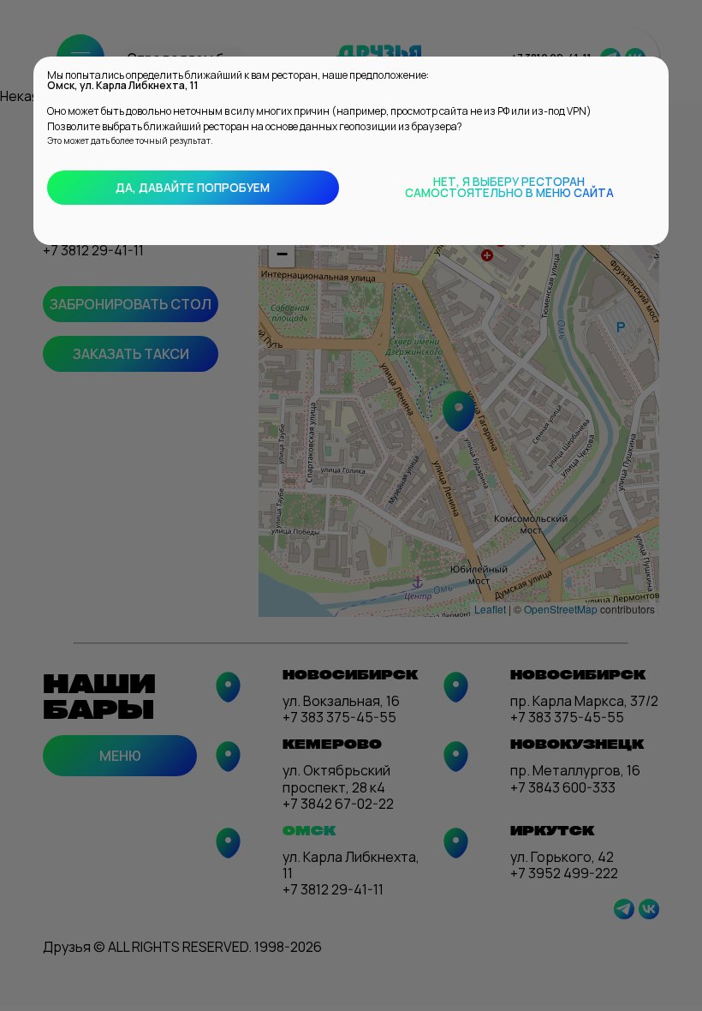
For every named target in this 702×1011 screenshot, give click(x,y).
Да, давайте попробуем (193, 187)
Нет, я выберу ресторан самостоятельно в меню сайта (509, 187)
